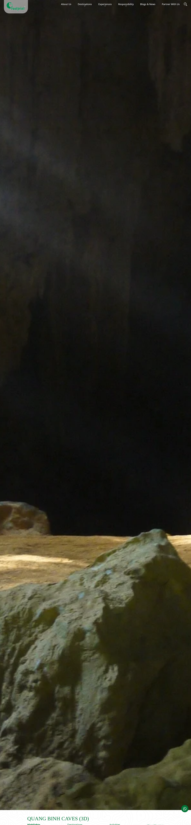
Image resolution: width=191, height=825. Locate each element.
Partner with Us (171, 4)
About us (66, 4)
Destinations (85, 4)
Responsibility (126, 4)
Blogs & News (147, 4)
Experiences (105, 4)
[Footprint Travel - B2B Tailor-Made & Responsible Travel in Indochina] (15, 7)
